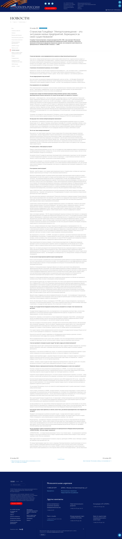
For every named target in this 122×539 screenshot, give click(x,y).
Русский (12, 481)
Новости (79, 7)
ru (119, 5)
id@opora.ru (50, 491)
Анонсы (13, 33)
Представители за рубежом (69, 492)
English (17, 481)
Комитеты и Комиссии (68, 5)
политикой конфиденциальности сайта (55, 532)
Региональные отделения (69, 491)
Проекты (65, 8)
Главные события (16, 30)
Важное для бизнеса (17, 35)
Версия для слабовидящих (114, 9)
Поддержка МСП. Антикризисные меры (17, 61)
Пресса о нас (15, 48)
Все (12, 28)
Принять (42, 534)
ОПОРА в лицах (15, 45)
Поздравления (15, 58)
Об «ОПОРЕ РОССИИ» (69, 3)
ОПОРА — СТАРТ (16, 66)
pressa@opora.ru (50, 520)
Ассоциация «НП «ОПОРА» (69, 4)
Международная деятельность (84, 3)
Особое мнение (22, 22)
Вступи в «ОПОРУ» (50, 8)
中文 (21, 481)
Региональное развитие (69, 7)
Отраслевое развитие (17, 39)
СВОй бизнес (15, 64)
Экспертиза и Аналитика (15, 520)
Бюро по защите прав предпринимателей (87, 4)
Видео (13, 56)
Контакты (80, 8)
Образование (80, 5)
